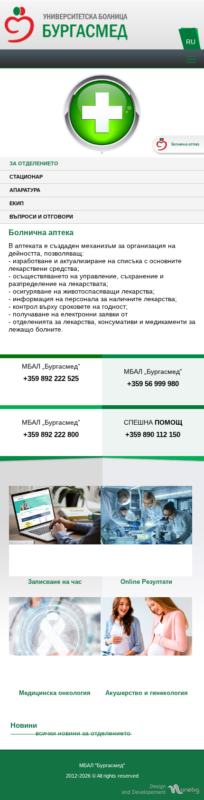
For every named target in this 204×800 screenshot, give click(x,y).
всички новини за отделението (83, 733)
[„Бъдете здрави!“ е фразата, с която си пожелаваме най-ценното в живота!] (55, 531)
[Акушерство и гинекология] (146, 642)
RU (190, 42)
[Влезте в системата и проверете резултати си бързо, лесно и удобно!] (146, 531)
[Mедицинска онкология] (55, 642)
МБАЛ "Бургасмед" (102, 765)
